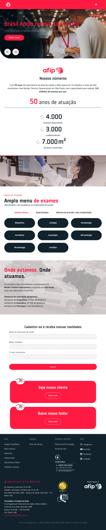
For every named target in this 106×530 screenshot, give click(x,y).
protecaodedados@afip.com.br (15, 515)
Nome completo (15, 342)
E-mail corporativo (17, 352)
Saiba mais (14, 38)
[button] (96, 4)
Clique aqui (53, 421)
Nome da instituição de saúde (21, 332)
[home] (8, 4)
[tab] (21, 212)
